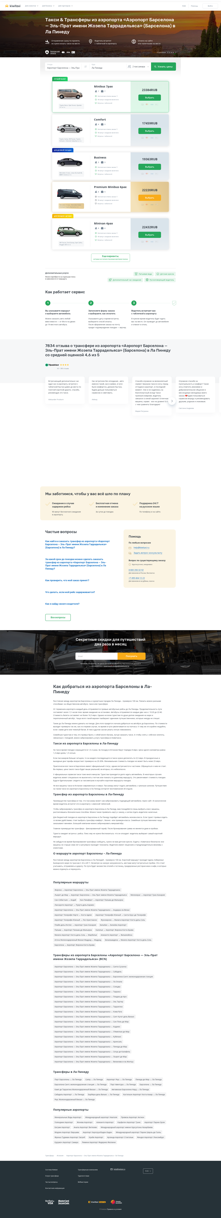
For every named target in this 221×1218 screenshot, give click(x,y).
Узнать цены (165, 66)
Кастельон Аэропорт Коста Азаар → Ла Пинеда (144, 1094)
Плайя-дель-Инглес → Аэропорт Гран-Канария (75, 925)
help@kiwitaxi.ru (141, 547)
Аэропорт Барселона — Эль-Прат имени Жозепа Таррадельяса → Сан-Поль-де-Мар (92, 1021)
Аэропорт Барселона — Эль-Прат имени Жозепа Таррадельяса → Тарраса (87, 991)
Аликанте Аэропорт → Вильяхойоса (116, 935)
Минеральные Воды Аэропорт (68, 1117)
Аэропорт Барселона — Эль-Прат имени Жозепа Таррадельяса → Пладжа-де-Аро (90, 996)
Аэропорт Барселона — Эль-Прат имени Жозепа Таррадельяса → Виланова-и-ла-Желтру (94, 1061)
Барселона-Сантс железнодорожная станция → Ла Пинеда (81, 1084)
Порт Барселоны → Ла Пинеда (68, 1079)
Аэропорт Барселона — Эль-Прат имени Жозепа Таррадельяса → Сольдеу (87, 986)
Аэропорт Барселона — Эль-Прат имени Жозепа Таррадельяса (90, 1156)
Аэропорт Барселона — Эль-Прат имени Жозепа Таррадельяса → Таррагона (89, 1006)
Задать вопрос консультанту (148, 552)
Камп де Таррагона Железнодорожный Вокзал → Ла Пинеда (81, 1089)
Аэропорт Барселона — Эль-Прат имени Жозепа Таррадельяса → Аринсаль (88, 1041)
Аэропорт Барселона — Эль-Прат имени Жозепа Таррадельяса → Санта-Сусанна (90, 966)
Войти (210, 6)
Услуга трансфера (52, 1176)
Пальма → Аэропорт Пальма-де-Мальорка (73, 930)
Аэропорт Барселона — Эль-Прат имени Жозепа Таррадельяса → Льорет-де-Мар (91, 1056)
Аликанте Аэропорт (105, 1122)
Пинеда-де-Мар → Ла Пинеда (149, 1079)
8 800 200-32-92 (136, 570)
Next (172, 401)
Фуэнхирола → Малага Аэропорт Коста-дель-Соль (123, 920)
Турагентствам (83, 1176)
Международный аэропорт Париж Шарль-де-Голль (138, 1132)
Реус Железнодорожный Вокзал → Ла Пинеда (75, 1099)
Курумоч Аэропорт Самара (66, 1142)
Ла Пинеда (119, 1156)
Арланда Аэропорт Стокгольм (120, 1137)
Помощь (194, 6)
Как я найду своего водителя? (62, 603)
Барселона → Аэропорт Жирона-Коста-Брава (75, 945)
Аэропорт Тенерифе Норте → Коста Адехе (73, 915)
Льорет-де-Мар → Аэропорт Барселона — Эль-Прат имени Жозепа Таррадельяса (91, 895)
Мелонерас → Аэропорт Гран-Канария (148, 895)
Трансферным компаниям (88, 1170)
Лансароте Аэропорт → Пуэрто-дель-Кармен (74, 905)
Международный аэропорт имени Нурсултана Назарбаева (127, 1127)
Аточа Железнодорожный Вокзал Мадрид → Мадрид (78, 940)
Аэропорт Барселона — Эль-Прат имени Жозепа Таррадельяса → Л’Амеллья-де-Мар (92, 1031)
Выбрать (149, 97)
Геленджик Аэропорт (64, 1122)
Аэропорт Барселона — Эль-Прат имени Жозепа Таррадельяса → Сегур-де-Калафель (92, 1051)
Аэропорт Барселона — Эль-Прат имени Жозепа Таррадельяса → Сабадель (88, 971)
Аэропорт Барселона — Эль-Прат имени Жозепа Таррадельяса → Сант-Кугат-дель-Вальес (94, 1016)
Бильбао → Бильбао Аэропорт (113, 925)
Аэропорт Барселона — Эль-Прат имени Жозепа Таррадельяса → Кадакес (87, 1026)
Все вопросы (58, 617)
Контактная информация (54, 1188)
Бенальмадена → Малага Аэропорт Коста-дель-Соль (128, 940)
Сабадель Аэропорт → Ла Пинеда (69, 1094)
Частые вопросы (51, 1182)
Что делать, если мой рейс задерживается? (70, 592)
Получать (131, 656)
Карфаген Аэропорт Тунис (129, 1122)
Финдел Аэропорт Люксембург (150, 1137)
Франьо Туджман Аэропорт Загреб (70, 1137)
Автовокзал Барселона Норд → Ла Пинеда (130, 1089)
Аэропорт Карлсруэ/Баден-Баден (97, 1132)
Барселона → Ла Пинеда (150, 1084)
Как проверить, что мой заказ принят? (67, 580)
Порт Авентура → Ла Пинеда (123, 1084)
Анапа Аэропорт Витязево (85, 1127)
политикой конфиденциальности (116, 666)
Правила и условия (114, 1209)
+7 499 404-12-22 (137, 578)
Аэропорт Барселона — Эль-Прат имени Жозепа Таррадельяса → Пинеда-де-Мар (91, 1046)
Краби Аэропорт (96, 1137)
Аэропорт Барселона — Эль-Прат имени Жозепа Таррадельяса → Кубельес (88, 1036)
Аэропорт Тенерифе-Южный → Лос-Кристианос (76, 920)
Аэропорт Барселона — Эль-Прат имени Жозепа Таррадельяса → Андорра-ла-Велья (92, 910)
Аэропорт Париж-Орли (155, 1122)
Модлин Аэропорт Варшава (67, 1132)
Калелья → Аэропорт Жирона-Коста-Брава (114, 930)
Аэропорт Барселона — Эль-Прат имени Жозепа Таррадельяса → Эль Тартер (89, 1001)
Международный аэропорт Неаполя (101, 1117)
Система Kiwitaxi (51, 1170)
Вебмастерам (83, 1182)
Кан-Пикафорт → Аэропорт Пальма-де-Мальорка (101, 900)
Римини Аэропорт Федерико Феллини (99, 1142)
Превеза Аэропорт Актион (132, 1117)
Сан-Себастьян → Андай (65, 900)
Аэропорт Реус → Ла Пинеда (119, 1079)
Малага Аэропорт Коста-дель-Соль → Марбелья (76, 935)
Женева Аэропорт (85, 1122)
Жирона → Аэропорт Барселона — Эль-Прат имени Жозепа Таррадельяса (87, 890)
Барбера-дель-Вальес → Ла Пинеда (103, 1094)
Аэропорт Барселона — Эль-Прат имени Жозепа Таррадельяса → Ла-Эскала (88, 981)
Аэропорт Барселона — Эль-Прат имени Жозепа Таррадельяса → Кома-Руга (88, 1011)
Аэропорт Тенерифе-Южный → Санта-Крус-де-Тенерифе (121, 915)
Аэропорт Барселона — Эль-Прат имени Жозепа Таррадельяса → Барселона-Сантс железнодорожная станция (104, 976)
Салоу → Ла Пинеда (94, 1079)
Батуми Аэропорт (62, 1127)
